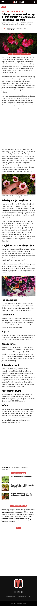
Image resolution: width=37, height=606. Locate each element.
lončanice (24, 467)
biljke (11, 467)
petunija (5, 469)
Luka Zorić (12, 29)
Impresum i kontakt (11, 596)
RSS (30, 596)
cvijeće (17, 467)
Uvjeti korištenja (22, 596)
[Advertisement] (18, 128)
